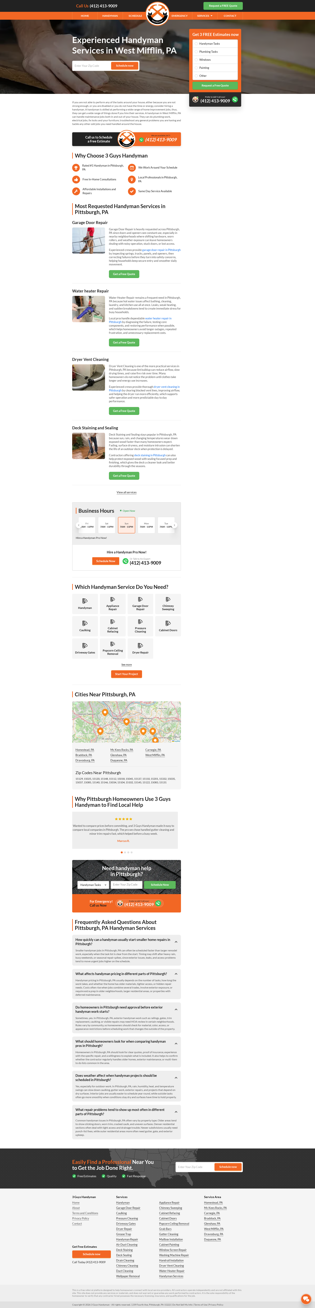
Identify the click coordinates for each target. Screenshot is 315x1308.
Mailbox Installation (171, 1239)
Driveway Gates (126, 1223)
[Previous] (79, 525)
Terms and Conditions (85, 1213)
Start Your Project (126, 674)
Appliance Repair (169, 1202)
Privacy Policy (80, 1218)
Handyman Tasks (209, 43)
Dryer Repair (124, 1229)
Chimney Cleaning (127, 1265)
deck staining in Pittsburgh (150, 455)
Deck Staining (124, 1250)
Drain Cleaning (125, 1260)
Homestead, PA (84, 749)
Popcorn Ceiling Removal (174, 1223)
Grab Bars (165, 1229)
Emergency (180, 15)
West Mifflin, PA (155, 755)
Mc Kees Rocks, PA (121, 749)
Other (203, 75)
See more (126, 664)
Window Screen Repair (173, 1250)
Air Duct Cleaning (126, 1244)
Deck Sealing (124, 1255)
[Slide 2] (125, 852)
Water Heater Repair (172, 1271)
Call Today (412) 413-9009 (88, 1262)
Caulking (121, 1213)
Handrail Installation (171, 1260)
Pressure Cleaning (127, 1218)
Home (85, 15)
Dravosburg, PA (85, 760)
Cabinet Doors (168, 1218)
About (76, 1208)
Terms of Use (200, 1304)
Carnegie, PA (153, 749)
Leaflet (177, 741)
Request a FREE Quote (223, 5)
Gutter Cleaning (168, 1234)
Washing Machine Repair (174, 1255)
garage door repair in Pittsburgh (161, 250)
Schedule (135, 15)
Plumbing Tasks (208, 51)
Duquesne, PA (118, 760)
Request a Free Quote (215, 85)
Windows (205, 59)
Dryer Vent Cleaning (171, 1265)
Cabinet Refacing (169, 1213)
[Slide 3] (128, 852)
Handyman (110, 15)
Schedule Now (105, 561)
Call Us (96, 5)
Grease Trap (123, 1234)
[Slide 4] (132, 852)
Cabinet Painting (169, 1244)
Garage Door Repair (128, 1208)
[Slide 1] (122, 852)
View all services (126, 492)
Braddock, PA (83, 755)
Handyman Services (171, 1276)
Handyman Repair (127, 1239)
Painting (204, 67)
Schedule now (91, 1254)
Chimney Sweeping (170, 1208)
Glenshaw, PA (118, 755)
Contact (230, 15)
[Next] (174, 525)
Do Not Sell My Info (182, 1304)
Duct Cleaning (124, 1271)
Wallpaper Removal (128, 1276)
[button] (126, 722)
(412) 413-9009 (160, 139)
